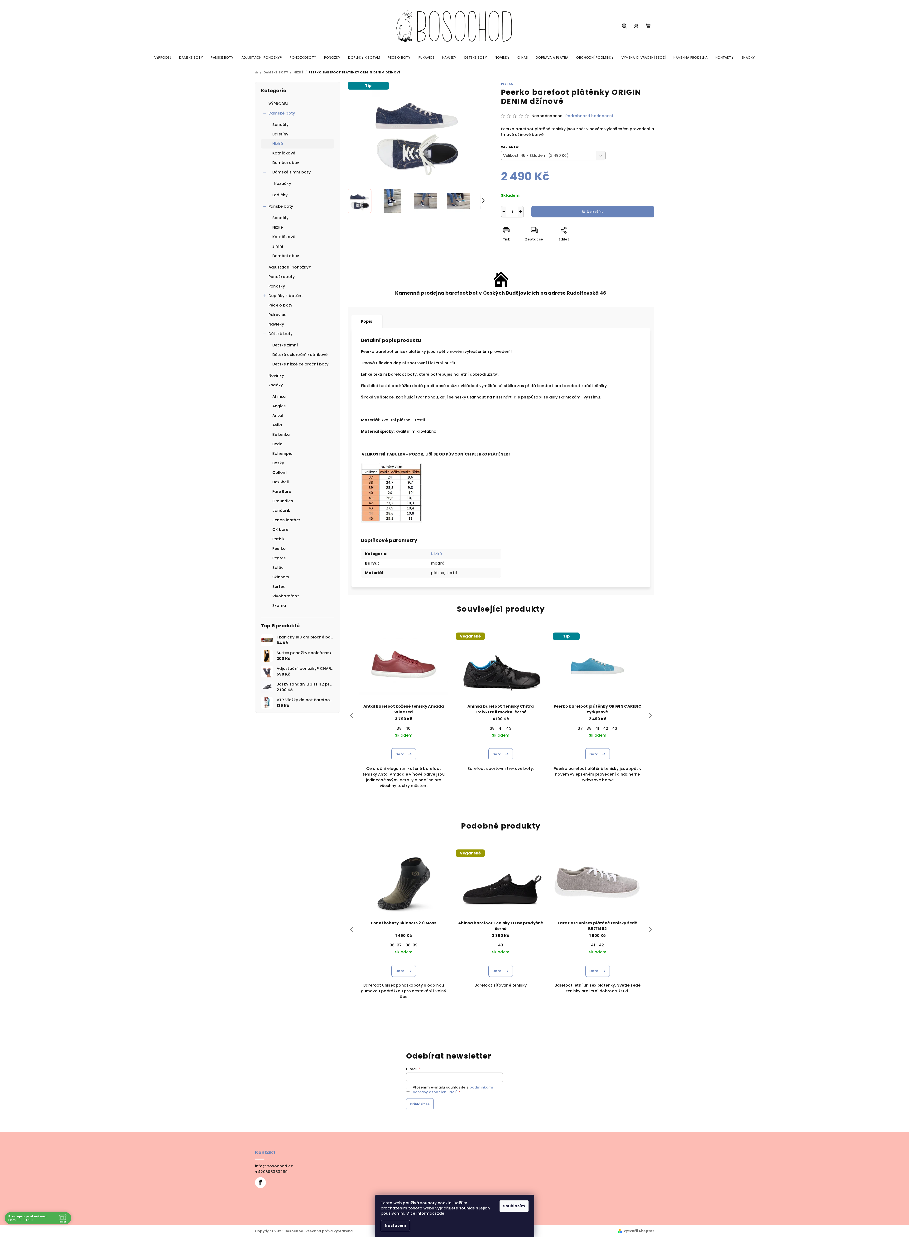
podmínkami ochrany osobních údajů (453, 1089)
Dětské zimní (285, 345)
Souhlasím (514, 1206)
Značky (276, 385)
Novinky (276, 375)
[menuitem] (162, 57)
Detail (401, 754)
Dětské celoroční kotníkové (300, 354)
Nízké (277, 143)
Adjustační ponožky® (290, 267)
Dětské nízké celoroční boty (300, 364)
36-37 (396, 945)
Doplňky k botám (286, 295)
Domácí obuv (285, 162)
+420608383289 (271, 1172)
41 (501, 728)
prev (351, 715)
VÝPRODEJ (279, 103)
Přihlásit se (420, 1104)
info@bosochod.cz (274, 1166)
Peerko (507, 84)
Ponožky (277, 286)
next (650, 715)
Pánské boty (281, 206)
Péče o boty (281, 305)
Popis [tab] (366, 321)
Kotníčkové (283, 153)
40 (408, 728)
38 (399, 728)
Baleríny (280, 134)
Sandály (280, 124)
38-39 (412, 945)
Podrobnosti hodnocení (589, 116)
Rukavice (278, 314)
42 (605, 728)
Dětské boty (281, 333)
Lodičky (280, 195)
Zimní (277, 246)
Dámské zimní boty (291, 172)
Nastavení (395, 1225)
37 (580, 728)
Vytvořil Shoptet (639, 1230)
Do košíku (595, 211)
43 (508, 728)
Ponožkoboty (282, 276)
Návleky (276, 324)
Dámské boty (282, 113)
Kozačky (282, 183)
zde (440, 1213)
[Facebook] (260, 1182)
